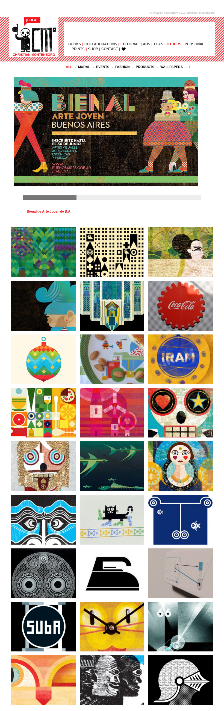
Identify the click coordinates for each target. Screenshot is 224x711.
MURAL (84, 67)
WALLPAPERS (171, 67)
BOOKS (74, 44)
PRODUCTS (145, 67)
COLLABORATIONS (100, 44)
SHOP (93, 49)
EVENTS (102, 67)
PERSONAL (194, 44)
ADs (146, 44)
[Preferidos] (122, 49)
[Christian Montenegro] (33, 37)
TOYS (158, 44)
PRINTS (78, 49)
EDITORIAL (130, 44)
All (69, 67)
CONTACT (109, 49)
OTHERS (174, 44)
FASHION (122, 67)
